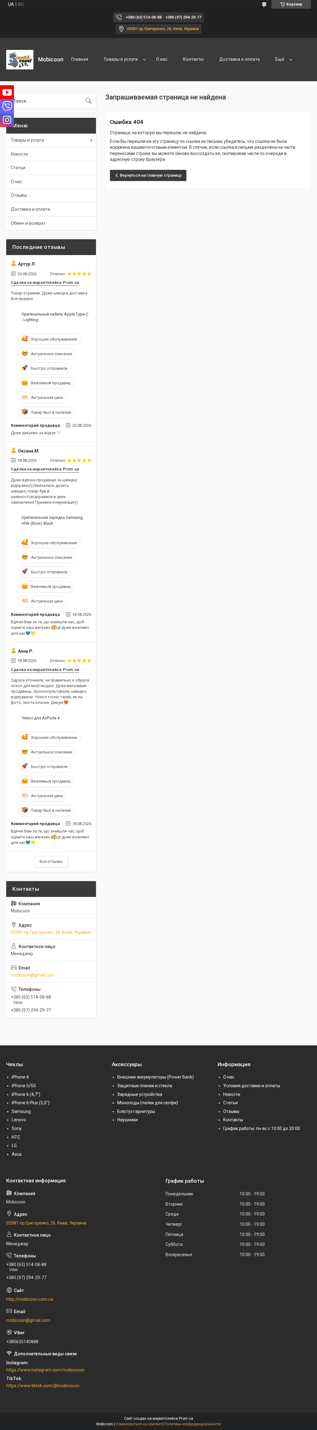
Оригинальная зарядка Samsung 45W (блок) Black (52, 520)
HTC (16, 1137)
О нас (161, 59)
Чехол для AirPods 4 (40, 718)
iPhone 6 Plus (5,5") (31, 1102)
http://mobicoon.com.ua (29, 1299)
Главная (79, 59)
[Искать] (88, 101)
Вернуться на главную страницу (150, 175)
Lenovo (19, 1119)
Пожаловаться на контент (139, 1424)
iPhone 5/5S (24, 1085)
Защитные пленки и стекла (144, 1085)
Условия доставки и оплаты (251, 1085)
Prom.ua (186, 1418)
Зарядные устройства (139, 1094)
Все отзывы (51, 861)
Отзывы (19, 195)
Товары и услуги (121, 59)
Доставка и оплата (239, 59)
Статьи (18, 167)
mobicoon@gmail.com (33, 975)
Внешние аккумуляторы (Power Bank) (155, 1077)
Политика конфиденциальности (192, 1424)
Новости (19, 154)
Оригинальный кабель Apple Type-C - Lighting (54, 317)
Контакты (193, 59)
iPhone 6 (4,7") (26, 1094)
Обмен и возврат (28, 223)
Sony (17, 1128)
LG (14, 1145)
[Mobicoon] (19, 59)
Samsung (21, 1111)
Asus (17, 1154)
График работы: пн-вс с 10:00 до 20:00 (261, 1128)
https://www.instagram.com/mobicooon (45, 1369)
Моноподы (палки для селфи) (147, 1102)
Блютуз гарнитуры (136, 1111)
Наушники (127, 1119)
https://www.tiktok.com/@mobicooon (43, 1385)
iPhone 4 (20, 1077)
